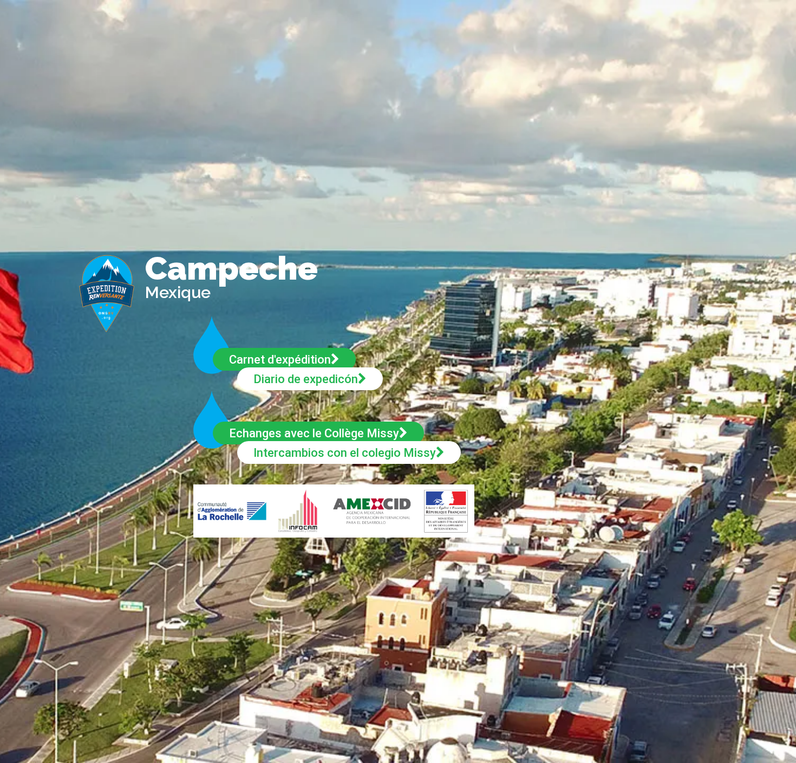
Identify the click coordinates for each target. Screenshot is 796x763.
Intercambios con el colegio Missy (344, 453)
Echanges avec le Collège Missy (314, 433)
